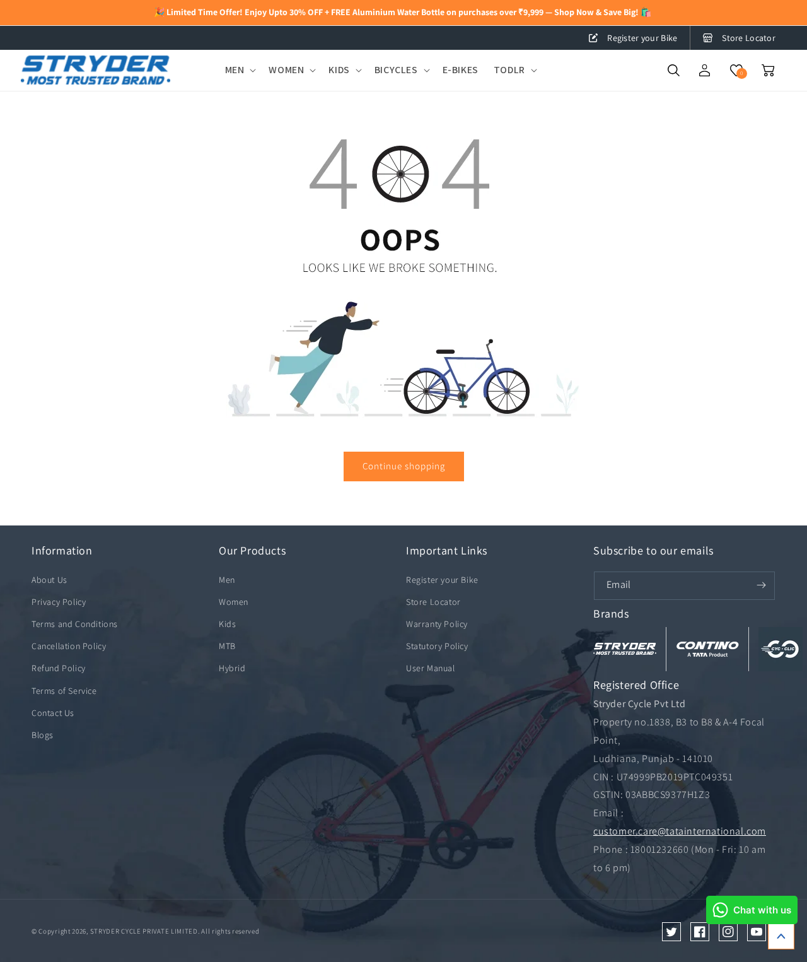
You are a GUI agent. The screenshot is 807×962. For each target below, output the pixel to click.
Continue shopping (404, 466)
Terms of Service (64, 690)
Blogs (43, 735)
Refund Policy (59, 668)
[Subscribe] (761, 585)
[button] (240, 70)
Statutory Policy (437, 646)
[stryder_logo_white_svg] (624, 649)
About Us (49, 579)
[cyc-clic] (780, 649)
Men (227, 579)
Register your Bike (642, 38)
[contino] (707, 649)
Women (233, 601)
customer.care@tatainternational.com (679, 831)
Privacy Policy (59, 601)
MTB (227, 646)
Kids (227, 624)
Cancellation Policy (69, 646)
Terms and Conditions (75, 624)
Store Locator (748, 38)
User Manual (430, 668)
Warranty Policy (437, 624)
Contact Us (53, 713)
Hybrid (232, 668)
